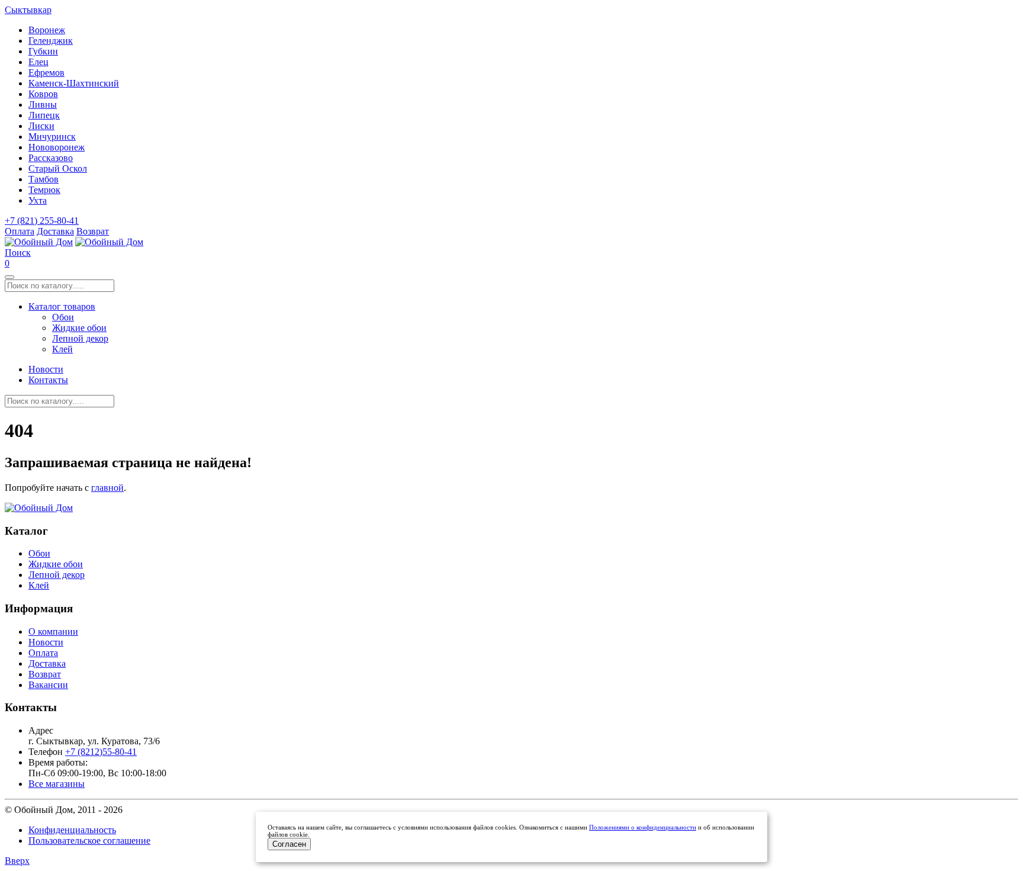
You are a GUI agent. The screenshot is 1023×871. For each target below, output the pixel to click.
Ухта (37, 200)
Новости (45, 369)
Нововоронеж (56, 147)
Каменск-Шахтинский (73, 83)
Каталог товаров (61, 306)
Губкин (43, 51)
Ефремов (46, 73)
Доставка (55, 231)
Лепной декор (80, 338)
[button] (18, 253)
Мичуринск (52, 136)
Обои (63, 317)
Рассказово (50, 158)
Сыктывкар (28, 10)
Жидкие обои (79, 328)
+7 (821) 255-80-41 (42, 221)
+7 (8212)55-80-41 (101, 752)
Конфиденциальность (72, 830)
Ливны (42, 104)
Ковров (43, 94)
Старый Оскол (57, 168)
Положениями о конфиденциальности (642, 827)
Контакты (48, 380)
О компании (53, 631)
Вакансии (48, 685)
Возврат (92, 231)
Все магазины (56, 784)
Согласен (289, 844)
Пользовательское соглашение (89, 840)
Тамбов (43, 179)
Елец (38, 62)
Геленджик (50, 41)
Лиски (41, 126)
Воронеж (46, 30)
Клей (62, 349)
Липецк (44, 115)
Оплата (19, 231)
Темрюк (44, 190)
